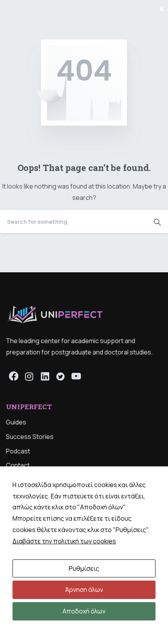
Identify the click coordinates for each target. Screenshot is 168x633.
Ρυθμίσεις (84, 568)
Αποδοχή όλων (84, 611)
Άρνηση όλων (84, 589)
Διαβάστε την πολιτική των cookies (64, 541)
